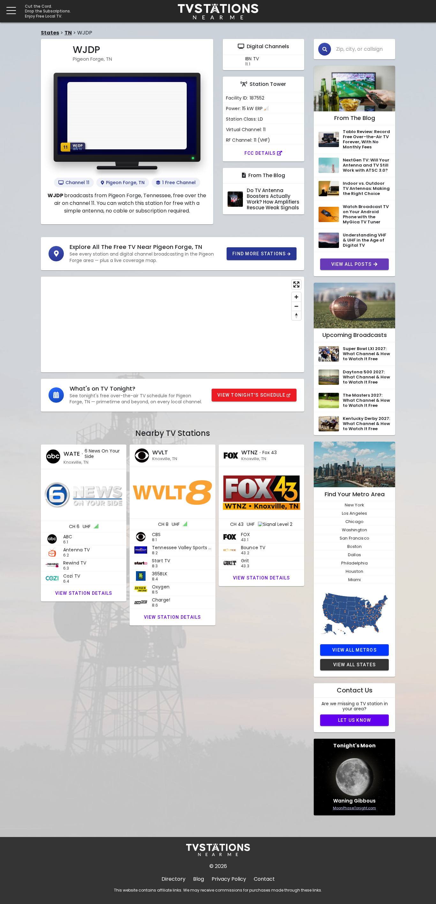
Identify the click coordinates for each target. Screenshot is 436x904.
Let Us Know (354, 720)
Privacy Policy (229, 879)
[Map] (172, 324)
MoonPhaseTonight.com (354, 808)
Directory (173, 879)
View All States (354, 664)
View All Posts (351, 264)
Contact (264, 879)
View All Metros (354, 650)
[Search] (324, 49)
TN (68, 32)
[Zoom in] (296, 297)
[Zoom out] (296, 306)
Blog (198, 879)
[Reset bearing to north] (296, 315)
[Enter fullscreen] (296, 284)
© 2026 (218, 866)
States (50, 32)
